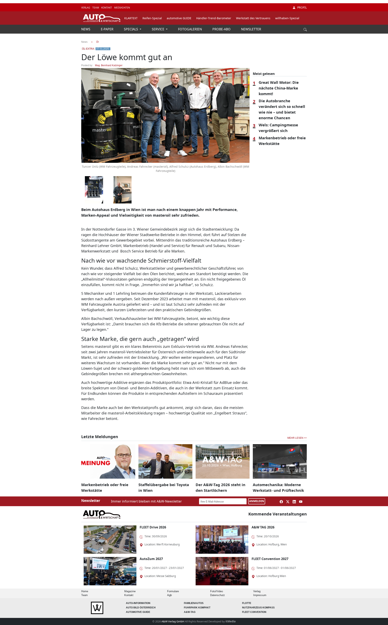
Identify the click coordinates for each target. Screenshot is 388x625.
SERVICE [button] (158, 29)
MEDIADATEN (122, 7)
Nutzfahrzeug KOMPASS (258, 607)
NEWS (86, 29)
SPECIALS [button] (131, 29)
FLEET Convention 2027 (270, 559)
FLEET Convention (254, 612)
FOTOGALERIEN (190, 29)
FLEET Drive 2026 (153, 527)
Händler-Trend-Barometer (213, 18)
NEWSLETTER (251, 29)
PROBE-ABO (221, 29)
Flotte (246, 603)
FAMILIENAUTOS (193, 603)
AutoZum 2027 (151, 559)
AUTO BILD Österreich (141, 607)
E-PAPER (107, 29)
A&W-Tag (189, 612)
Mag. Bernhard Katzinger (108, 65)
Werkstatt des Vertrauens (253, 18)
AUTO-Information (138, 603)
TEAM (96, 7)
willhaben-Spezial (287, 18)
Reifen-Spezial (152, 18)
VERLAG (86, 7)
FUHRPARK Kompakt (197, 607)
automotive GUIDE (179, 18)
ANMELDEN (256, 501)
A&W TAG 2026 (263, 527)
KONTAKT (107, 7)
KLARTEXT (131, 18)
